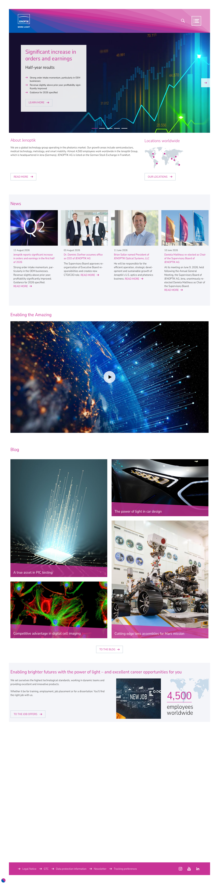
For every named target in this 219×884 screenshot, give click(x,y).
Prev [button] (13, 82)
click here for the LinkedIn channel (197, 868)
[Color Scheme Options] (3, 880)
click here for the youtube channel (180, 868)
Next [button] (205, 82)
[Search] (183, 21)
